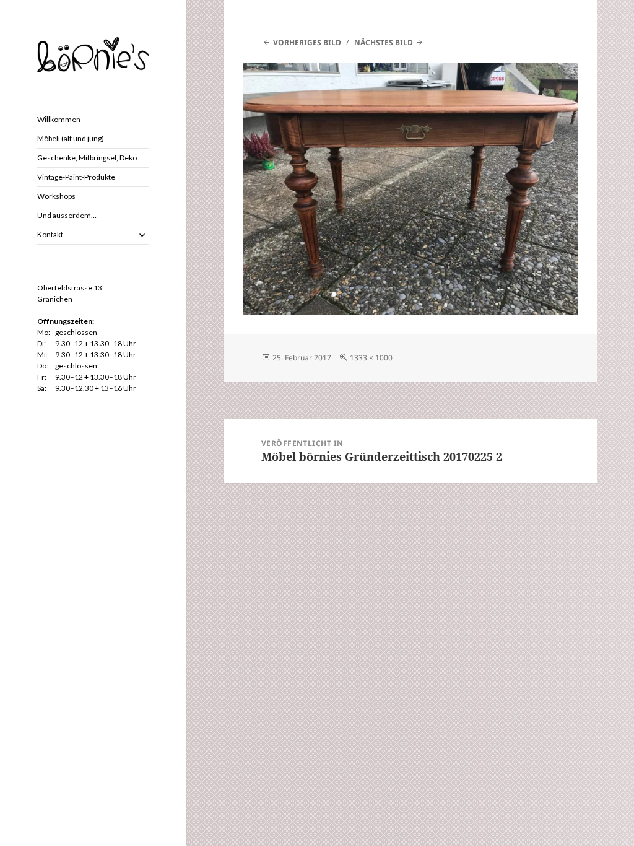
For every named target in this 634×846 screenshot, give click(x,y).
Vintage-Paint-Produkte (76, 176)
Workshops (56, 196)
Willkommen (58, 119)
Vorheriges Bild (307, 42)
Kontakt (50, 234)
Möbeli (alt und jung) (70, 138)
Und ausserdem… (67, 215)
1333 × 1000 (371, 357)
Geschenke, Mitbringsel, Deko (87, 157)
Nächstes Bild (383, 42)
